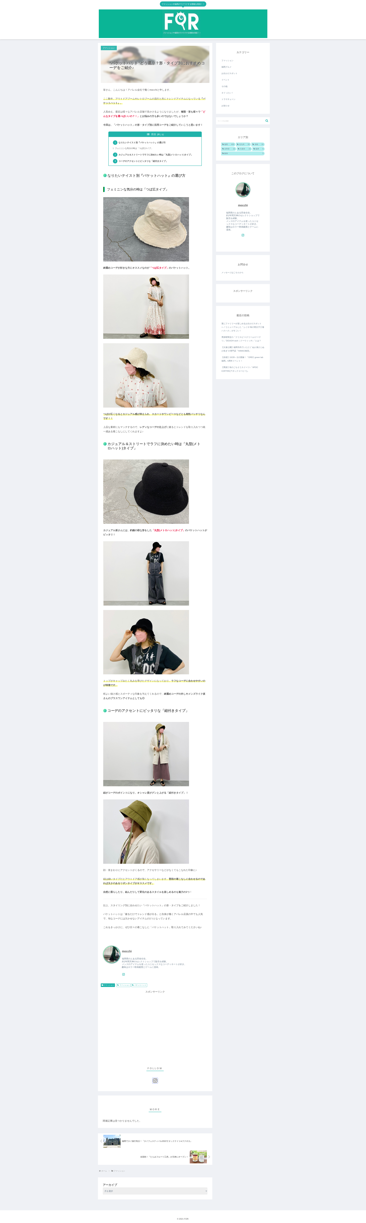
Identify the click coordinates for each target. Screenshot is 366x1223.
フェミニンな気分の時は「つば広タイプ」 (134, 148)
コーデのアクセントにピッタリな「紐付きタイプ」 (143, 161)
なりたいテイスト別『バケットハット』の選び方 (142, 142)
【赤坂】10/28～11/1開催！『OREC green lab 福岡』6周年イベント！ (242, 359)
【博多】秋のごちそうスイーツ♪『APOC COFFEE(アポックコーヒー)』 (239, 369)
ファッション (109, 985)
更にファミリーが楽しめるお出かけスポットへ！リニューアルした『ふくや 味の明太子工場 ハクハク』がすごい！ (242, 327)
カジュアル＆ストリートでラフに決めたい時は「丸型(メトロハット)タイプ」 (156, 154)
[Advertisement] (155, 1026)
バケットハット (140, 985)
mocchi (127, 951)
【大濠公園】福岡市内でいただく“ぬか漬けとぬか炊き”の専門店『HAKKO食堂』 (242, 349)
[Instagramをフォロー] (123, 974)
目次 (153, 134)
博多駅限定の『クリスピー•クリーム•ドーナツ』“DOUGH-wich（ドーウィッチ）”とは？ (241, 339)
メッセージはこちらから (232, 272)
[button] (266, 120)
